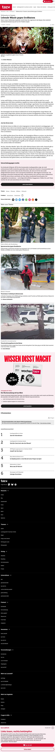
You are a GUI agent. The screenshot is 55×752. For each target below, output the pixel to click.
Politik (2, 494)
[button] (53, 1)
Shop (2, 705)
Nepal (2, 535)
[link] (14, 7)
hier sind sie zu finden (45, 423)
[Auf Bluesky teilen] (20, 200)
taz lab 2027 (3, 667)
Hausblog (3, 559)
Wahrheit (3, 518)
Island (2, 528)
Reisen (2, 699)
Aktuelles (3, 555)
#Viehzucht (24, 191)
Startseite (3, 11)
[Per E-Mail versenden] (13, 200)
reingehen (3, 623)
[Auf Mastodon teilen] (16, 200)
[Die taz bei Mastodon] (9, 485)
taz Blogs (3, 678)
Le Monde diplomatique (6, 684)
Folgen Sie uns (4, 484)
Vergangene (3, 664)
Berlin (2, 511)
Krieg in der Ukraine (5, 538)
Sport (2, 508)
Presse (2, 569)
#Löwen (8, 191)
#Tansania (13, 191)
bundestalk (3, 606)
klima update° (4, 613)
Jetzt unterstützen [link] (27, 184)
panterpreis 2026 (5, 596)
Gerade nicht (47, 727)
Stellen (2, 565)
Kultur (2, 504)
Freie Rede (3, 619)
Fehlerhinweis (17, 195)
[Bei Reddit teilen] (33, 200)
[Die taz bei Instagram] (15, 485)
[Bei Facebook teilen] (23, 200)
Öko (7, 11)
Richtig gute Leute (5, 541)
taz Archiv (3, 688)
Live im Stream (4, 660)
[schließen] (52, 727)
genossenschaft (4, 582)
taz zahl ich (3, 586)
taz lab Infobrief (4, 643)
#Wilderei (18, 191)
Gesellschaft (4, 501)
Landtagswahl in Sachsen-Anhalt (8, 531)
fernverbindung (4, 609)
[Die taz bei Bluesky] (12, 485)
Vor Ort (2, 657)
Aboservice (3, 722)
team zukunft (4, 633)
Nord (2, 514)
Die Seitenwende (5, 562)
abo (2, 579)
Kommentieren (10, 195)
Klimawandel (4, 545)
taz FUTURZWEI (4, 681)
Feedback (3, 719)
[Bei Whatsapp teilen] (26, 200)
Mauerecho (3, 616)
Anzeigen (3, 708)
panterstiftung (4, 592)
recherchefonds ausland (6, 589)
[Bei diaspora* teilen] (29, 200)
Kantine (2, 702)
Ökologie (12, 11)
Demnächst (3, 654)
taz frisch (3, 637)
